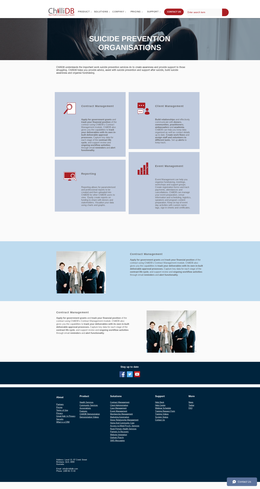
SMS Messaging (117, 440)
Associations (85, 408)
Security (59, 419)
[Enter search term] (225, 12)
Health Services (86, 402)
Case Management (118, 408)
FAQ (190, 408)
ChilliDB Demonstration (90, 414)
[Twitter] (130, 374)
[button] (85, 11)
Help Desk (159, 402)
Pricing (59, 407)
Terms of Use (62, 410)
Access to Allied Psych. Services (124, 426)
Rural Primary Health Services (123, 429)
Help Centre (160, 405)
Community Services (89, 405)
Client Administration (119, 405)
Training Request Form (165, 411)
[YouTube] (137, 374)
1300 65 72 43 (69, 471)
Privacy (59, 413)
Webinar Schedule (163, 408)
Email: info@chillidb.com (67, 469)
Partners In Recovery (119, 432)
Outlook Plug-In (117, 437)
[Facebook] (122, 374)
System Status (161, 417)
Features (83, 411)
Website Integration (118, 435)
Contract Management (119, 402)
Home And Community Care (122, 423)
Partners (60, 404)
